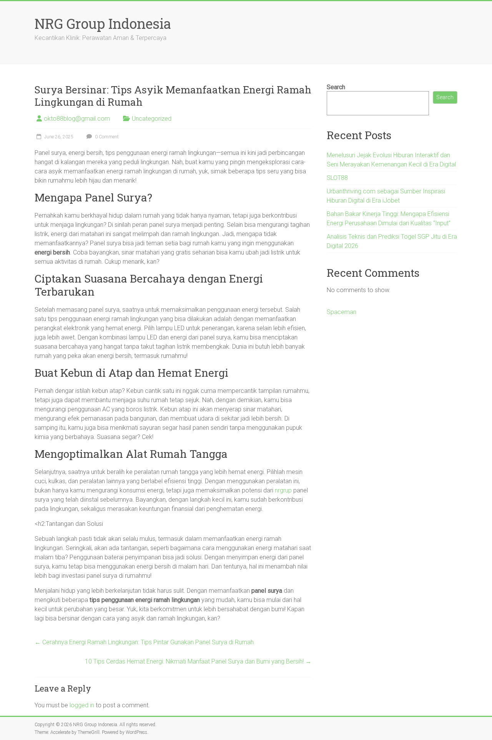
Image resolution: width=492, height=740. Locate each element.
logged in (82, 705)
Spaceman (341, 312)
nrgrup (283, 490)
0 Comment (106, 137)
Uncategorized (151, 118)
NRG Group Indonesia (103, 23)
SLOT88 (337, 177)
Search (336, 87)
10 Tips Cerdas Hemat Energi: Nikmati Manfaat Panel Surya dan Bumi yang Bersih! (198, 661)
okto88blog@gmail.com (77, 118)
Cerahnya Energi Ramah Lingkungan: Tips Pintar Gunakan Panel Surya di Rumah (144, 642)
